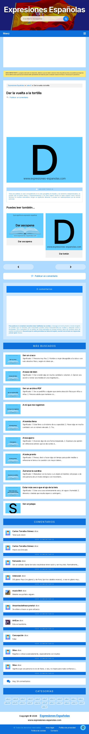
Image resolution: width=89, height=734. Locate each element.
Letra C (22, 699)
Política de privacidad (67, 728)
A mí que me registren (33, 405)
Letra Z (44, 707)
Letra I (67, 699)
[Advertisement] (44, 52)
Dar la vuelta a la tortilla (24, 93)
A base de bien (30, 372)
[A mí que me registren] (13, 413)
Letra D (30, 699)
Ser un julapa (29, 504)
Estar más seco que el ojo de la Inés (40, 487)
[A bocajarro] (13, 446)
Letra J (73, 699)
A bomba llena (30, 421)
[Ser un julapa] (13, 512)
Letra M (7, 703)
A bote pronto (29, 454)
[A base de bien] (13, 380)
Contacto (54, 731)
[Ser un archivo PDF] (13, 397)
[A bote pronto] (13, 463)
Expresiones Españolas (44, 9)
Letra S (52, 703)
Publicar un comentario (19, 97)
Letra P (29, 703)
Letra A (8, 699)
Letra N (14, 703)
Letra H (59, 699)
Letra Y (81, 703)
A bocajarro (28, 438)
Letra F (45, 699)
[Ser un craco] (13, 364)
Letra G (52, 699)
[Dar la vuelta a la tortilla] (44, 182)
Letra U (66, 703)
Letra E (37, 699)
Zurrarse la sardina (32, 471)
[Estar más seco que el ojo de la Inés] (13, 496)
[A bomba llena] (13, 430)
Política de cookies (38, 731)
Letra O (22, 703)
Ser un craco (29, 355)
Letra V (74, 703)
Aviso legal (50, 728)
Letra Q (37, 703)
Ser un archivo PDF (32, 388)
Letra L (81, 699)
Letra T (59, 703)
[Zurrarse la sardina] (13, 479)
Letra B (15, 699)
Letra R (44, 703)
